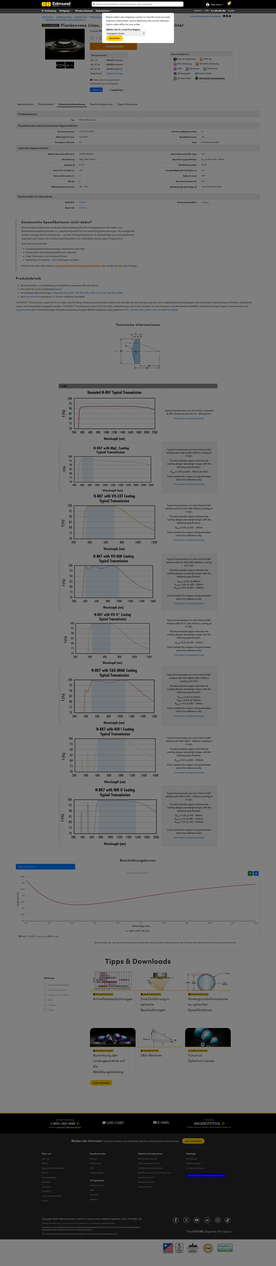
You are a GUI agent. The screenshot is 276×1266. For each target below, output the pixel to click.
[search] (137, 4)
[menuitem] (52, 10)
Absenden (114, 38)
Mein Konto (216, 5)
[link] (231, 2)
